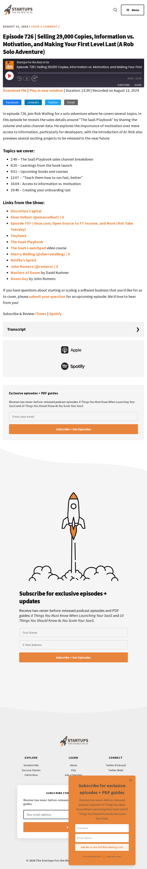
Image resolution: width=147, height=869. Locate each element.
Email (71, 102)
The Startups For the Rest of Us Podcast (18, 10)
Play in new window (46, 90)
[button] (115, 10)
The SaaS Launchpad (28, 247)
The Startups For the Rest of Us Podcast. (64, 860)
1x (27, 78)
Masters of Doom (25, 272)
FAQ (73, 770)
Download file (15, 90)
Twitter (53, 102)
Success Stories (31, 770)
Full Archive (31, 775)
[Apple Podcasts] (73, 350)
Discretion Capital (26, 211)
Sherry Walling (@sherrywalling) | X (40, 254)
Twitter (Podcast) (116, 765)
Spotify (55, 313)
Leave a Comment (44, 26)
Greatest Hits (31, 765)
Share (138, 85)
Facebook (12, 102)
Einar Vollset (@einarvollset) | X (37, 217)
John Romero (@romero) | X (34, 266)
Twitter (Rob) (115, 770)
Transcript (16, 329)
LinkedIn (33, 102)
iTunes (41, 313)
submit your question (47, 296)
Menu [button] (135, 10)
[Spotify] (73, 366)
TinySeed (18, 235)
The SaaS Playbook (27, 241)
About (73, 765)
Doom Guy (19, 278)
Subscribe (124, 85)
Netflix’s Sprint (23, 260)
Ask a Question (73, 775)
